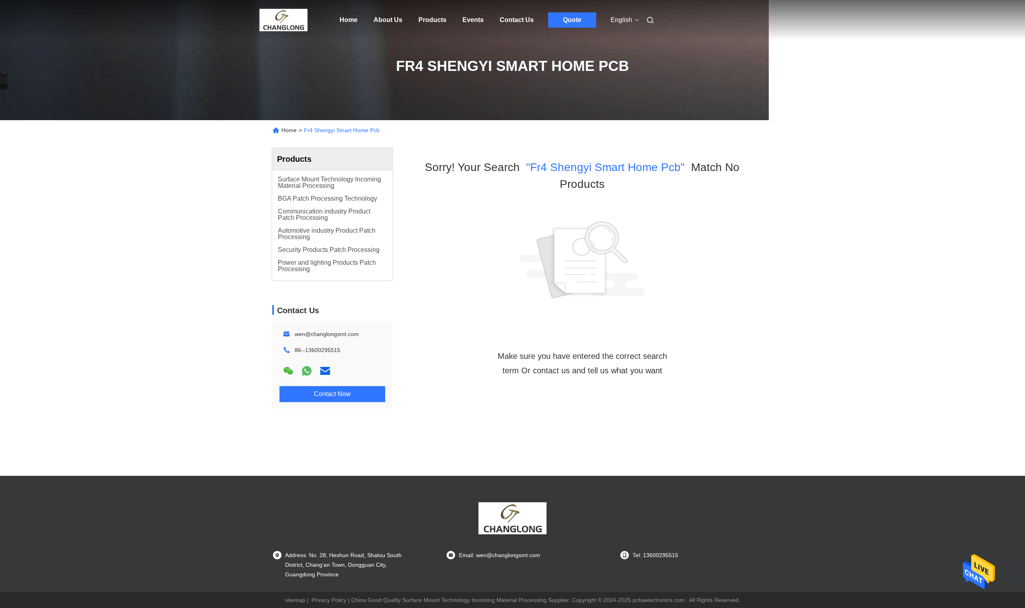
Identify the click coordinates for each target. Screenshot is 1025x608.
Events (473, 19)
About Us (388, 19)
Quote (572, 19)
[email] (325, 370)
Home (349, 19)
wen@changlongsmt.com (327, 334)
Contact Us (517, 19)
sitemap (295, 600)
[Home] (283, 20)
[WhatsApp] (306, 370)
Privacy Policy (329, 600)
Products (432, 19)
